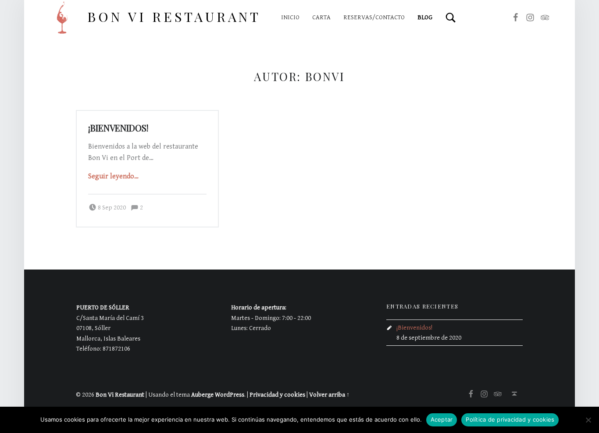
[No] (588, 419)
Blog (424, 17)
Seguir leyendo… (113, 176)
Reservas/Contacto (374, 17)
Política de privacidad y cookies (510, 419)
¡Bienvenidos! (118, 128)
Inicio (290, 17)
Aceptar (442, 419)
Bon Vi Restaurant (174, 16)
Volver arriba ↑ (329, 394)
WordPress (229, 394)
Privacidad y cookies (277, 394)
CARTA (321, 17)
